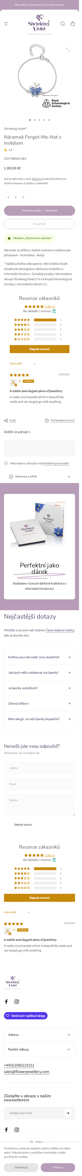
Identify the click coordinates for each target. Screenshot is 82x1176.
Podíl (13, 421)
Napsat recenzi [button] (39, 349)
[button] (22, 320)
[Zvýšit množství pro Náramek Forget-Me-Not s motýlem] (23, 197)
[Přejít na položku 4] (44, 119)
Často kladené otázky (60, 630)
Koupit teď (39, 224)
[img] (19, 375)
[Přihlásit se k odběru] (68, 1113)
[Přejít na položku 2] (34, 119)
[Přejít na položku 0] (30, 119)
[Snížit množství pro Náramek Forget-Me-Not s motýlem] (8, 197)
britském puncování (55, 463)
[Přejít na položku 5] (49, 119)
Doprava (37, 179)
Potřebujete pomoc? (63, 420)
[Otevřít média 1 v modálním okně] (68, 50)
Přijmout (58, 1168)
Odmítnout (21, 1168)
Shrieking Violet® (15, 129)
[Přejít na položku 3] (39, 119)
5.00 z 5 (50, 306)
